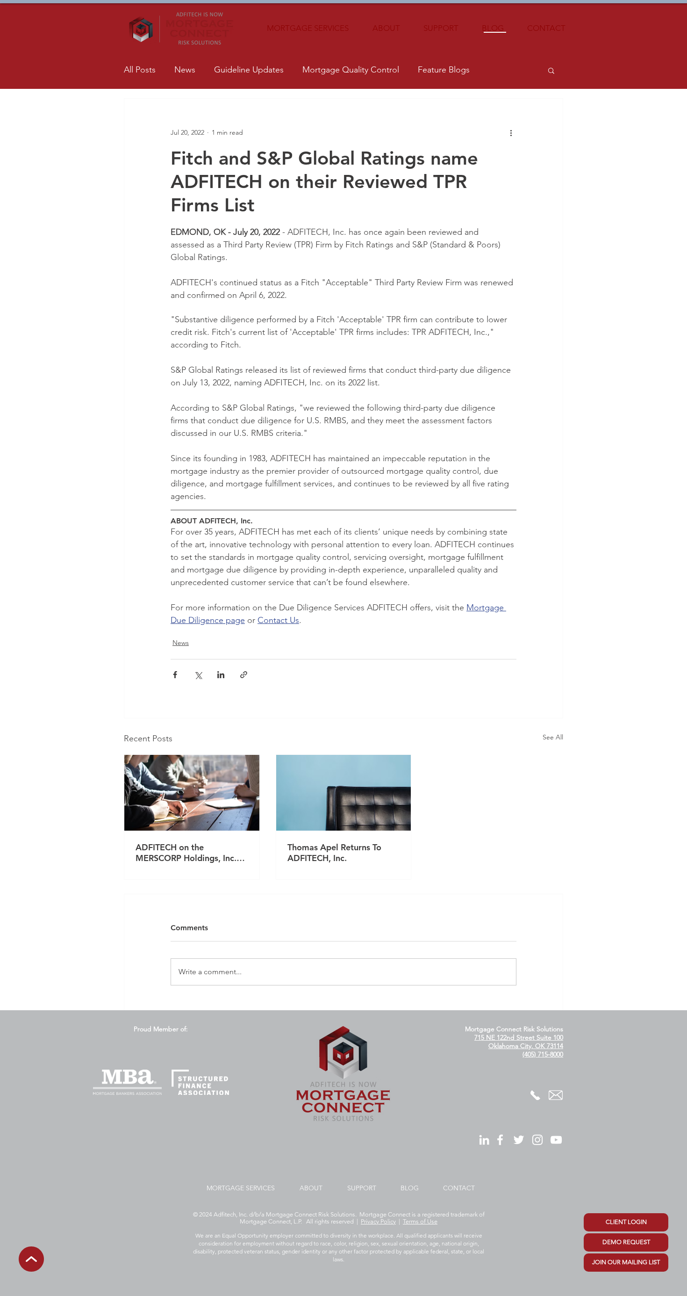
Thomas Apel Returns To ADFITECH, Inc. (334, 852)
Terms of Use (420, 1221)
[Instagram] (537, 1140)
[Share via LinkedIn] (220, 674)
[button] (551, 70)
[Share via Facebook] (175, 674)
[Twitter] (519, 1140)
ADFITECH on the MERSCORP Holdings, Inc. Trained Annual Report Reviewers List (186, 852)
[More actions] (510, 132)
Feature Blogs (444, 70)
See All (553, 737)
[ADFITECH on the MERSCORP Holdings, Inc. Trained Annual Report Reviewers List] (191, 793)
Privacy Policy (378, 1221)
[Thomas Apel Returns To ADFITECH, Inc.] (343, 793)
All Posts (140, 70)
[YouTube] (556, 1140)
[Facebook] (500, 1140)
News (184, 70)
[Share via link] (243, 674)
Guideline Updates (249, 70)
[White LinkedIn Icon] (484, 1140)
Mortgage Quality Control (350, 70)
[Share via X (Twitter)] (197, 674)
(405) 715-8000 (542, 1054)
